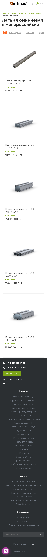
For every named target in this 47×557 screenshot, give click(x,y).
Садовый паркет (23, 434)
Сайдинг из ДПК (23, 415)
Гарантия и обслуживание (23, 500)
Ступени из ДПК (23, 430)
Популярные (15, 32)
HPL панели (23, 453)
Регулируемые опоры (23, 438)
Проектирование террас (23, 489)
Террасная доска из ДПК (23, 397)
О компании (23, 512)
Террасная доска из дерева (23, 408)
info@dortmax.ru (14, 379)
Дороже (41, 32)
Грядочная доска (23, 460)
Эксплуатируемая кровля (23, 481)
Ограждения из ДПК (23, 423)
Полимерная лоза (23, 445)
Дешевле (29, 32)
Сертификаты (23, 518)
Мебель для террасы (23, 442)
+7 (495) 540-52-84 (16, 367)
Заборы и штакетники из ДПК (23, 427)
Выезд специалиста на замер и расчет (23, 485)
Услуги (23, 476)
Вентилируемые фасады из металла (23, 419)
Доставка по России (23, 496)
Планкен (23, 449)
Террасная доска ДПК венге (23, 400)
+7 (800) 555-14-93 (16, 363)
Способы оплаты (23, 504)
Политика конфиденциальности (23, 525)
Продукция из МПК (23, 404)
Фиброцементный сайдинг (23, 464)
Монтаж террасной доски (23, 493)
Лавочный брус (23, 457)
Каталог (23, 391)
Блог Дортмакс (23, 521)
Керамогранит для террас (23, 412)
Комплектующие (23, 468)
